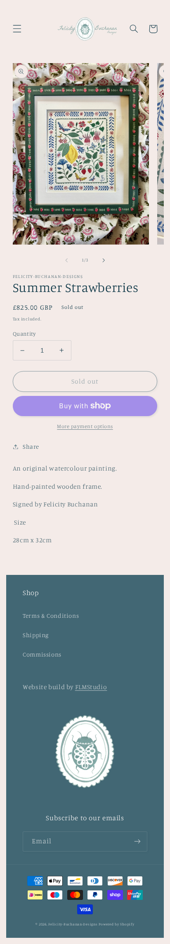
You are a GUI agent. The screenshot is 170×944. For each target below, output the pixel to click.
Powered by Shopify (116, 924)
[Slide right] (103, 260)
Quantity (24, 333)
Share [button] (31, 446)
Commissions (42, 654)
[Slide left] (66, 260)
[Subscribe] (137, 841)
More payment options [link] (85, 426)
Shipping (36, 634)
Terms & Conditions (51, 615)
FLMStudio (91, 687)
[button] (16, 28)
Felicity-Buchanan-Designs (72, 924)
